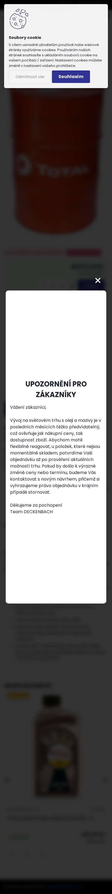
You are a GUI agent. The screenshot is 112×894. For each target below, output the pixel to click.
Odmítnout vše (29, 76)
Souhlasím (70, 76)
